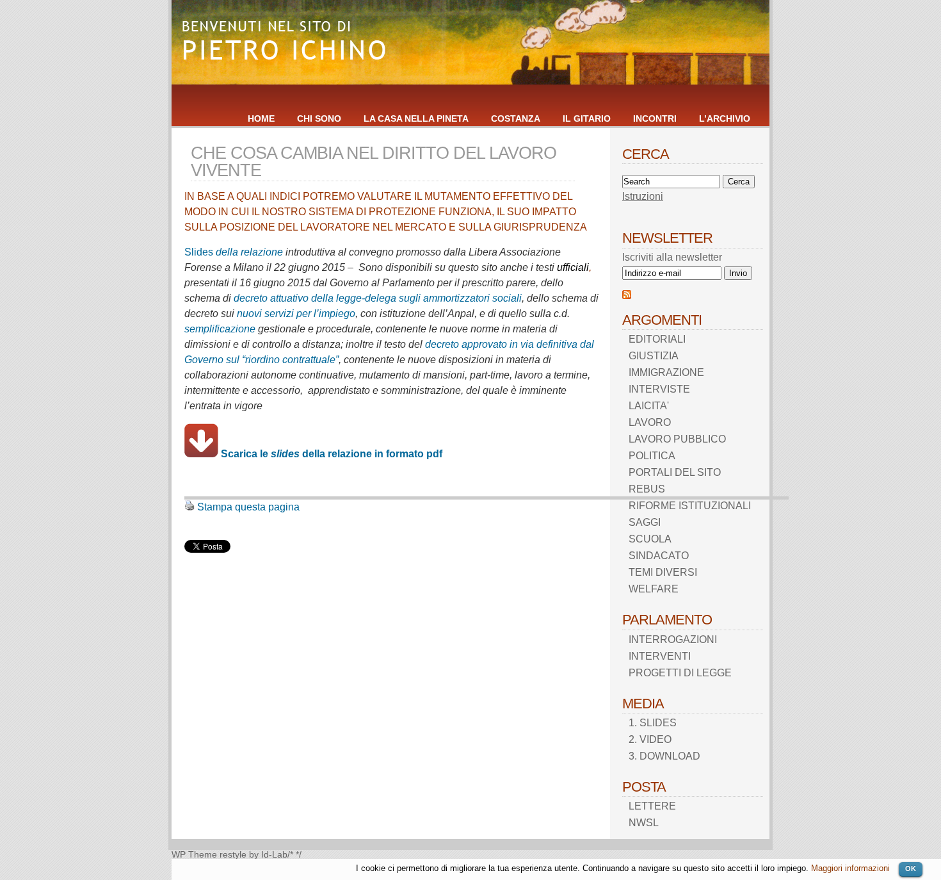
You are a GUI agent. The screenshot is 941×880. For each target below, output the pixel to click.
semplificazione (219, 328)
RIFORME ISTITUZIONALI (690, 505)
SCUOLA (650, 539)
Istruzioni (642, 196)
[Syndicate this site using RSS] (626, 295)
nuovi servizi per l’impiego (296, 313)
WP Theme (194, 855)
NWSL (644, 822)
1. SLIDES (653, 722)
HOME (261, 118)
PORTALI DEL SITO (675, 472)
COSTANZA (515, 118)
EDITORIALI (657, 339)
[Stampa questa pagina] (189, 506)
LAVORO (650, 422)
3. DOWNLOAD (664, 756)
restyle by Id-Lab (253, 855)
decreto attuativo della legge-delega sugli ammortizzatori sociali (378, 298)
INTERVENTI (660, 656)
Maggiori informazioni (850, 868)
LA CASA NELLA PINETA (416, 118)
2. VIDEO (650, 739)
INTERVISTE (659, 389)
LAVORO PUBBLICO (677, 439)
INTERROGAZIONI (673, 639)
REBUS (647, 489)
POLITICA (652, 455)
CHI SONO (319, 118)
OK (910, 868)
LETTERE (652, 806)
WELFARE (654, 588)
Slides (198, 252)
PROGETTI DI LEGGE (680, 672)
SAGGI (645, 522)
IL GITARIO (587, 118)
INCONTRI (655, 118)
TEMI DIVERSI (663, 572)
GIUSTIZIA (654, 355)
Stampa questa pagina (248, 506)
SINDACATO (659, 555)
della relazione (248, 252)
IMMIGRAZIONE (666, 372)
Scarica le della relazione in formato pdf (331, 453)
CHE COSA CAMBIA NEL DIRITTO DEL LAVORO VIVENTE (373, 161)
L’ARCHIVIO (724, 118)
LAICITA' (649, 405)
